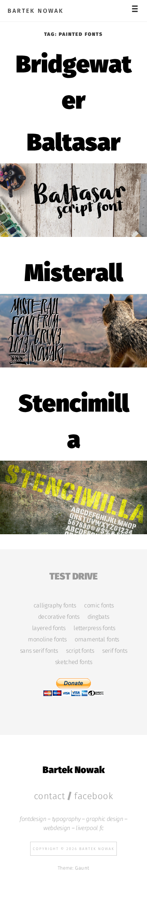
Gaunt (82, 868)
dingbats (98, 616)
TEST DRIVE (73, 575)
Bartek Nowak (36, 11)
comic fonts (98, 605)
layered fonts (49, 628)
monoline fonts (47, 639)
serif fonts (114, 650)
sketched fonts (73, 662)
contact (49, 796)
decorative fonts (59, 616)
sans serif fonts (39, 650)
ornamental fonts (97, 639)
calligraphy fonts (55, 605)
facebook (93, 796)
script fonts (80, 650)
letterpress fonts (94, 628)
